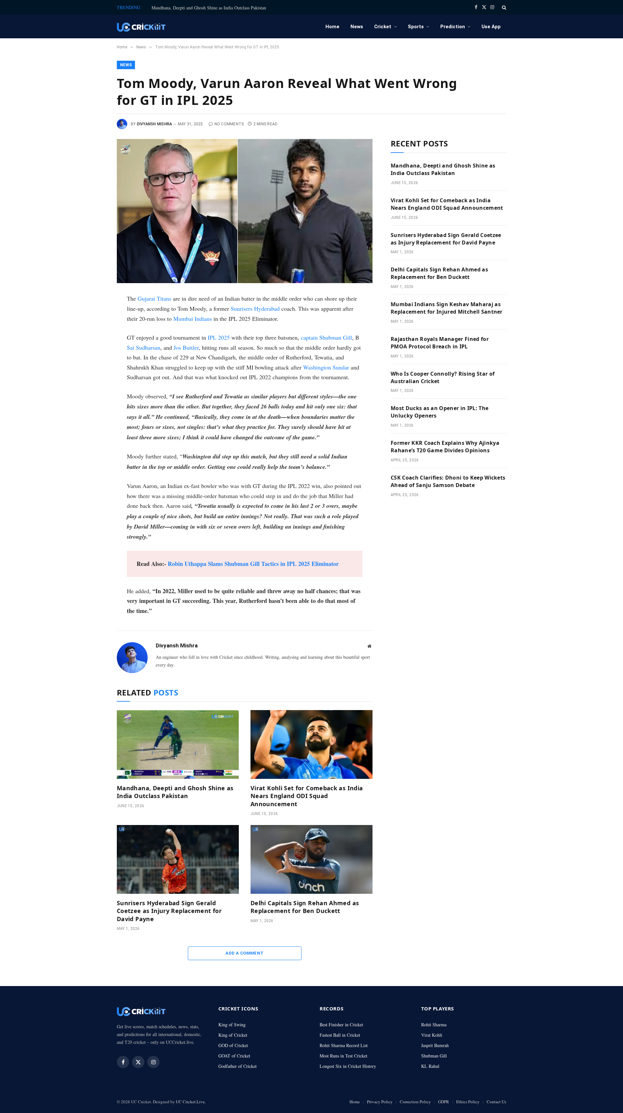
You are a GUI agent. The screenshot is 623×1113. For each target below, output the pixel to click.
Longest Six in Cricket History (348, 1066)
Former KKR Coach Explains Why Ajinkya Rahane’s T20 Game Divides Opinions (445, 446)
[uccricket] (141, 26)
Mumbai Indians (192, 318)
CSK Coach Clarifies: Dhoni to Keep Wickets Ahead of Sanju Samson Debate (448, 481)
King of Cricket (232, 1035)
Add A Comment (244, 953)
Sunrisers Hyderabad (255, 308)
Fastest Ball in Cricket (340, 1035)
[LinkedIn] (95, 345)
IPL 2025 (219, 337)
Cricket (382, 27)
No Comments (229, 124)
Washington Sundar (326, 367)
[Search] (503, 7)
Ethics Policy (468, 1102)
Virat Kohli (431, 1035)
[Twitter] (95, 330)
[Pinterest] (95, 360)
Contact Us (496, 1102)
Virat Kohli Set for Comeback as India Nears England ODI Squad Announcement (306, 796)
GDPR (443, 1102)
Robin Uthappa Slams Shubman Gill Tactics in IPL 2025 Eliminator (253, 563)
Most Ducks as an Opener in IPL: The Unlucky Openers (439, 412)
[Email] (95, 374)
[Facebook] (95, 316)
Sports (416, 27)
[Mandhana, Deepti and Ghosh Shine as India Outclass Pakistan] (178, 744)
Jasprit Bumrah (435, 1045)
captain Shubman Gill (326, 337)
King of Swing (232, 1024)
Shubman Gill (434, 1056)
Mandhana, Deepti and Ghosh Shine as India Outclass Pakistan (209, 8)
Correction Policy (415, 1102)
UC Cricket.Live (190, 1102)
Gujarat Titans (154, 298)
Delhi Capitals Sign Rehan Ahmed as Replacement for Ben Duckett (304, 907)
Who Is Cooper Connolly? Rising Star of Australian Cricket (443, 377)
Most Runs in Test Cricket (343, 1056)
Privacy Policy (380, 1102)
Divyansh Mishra (154, 124)
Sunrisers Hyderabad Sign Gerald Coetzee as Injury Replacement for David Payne (169, 911)
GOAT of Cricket (234, 1056)
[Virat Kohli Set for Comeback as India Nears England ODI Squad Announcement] (311, 744)
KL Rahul (430, 1066)
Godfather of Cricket (237, 1066)
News (356, 27)
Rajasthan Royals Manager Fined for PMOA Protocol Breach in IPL (440, 342)
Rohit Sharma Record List (344, 1045)
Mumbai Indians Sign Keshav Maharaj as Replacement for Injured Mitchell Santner (447, 308)
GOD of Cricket (233, 1045)
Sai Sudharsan (143, 347)
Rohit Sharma (433, 1024)
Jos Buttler (186, 347)
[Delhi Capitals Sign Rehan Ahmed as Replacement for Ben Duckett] (311, 859)
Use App (491, 27)
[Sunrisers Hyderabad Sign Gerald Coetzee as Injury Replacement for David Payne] (178, 859)
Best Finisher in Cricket (341, 1024)
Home (332, 27)
